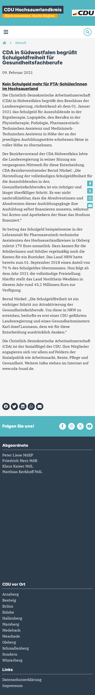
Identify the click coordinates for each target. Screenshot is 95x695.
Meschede (11, 636)
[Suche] (88, 32)
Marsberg (10, 624)
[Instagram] (90, 198)
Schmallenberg (15, 648)
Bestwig (9, 600)
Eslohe (8, 612)
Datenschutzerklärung (22, 679)
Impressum (12, 685)
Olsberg (9, 642)
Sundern (9, 654)
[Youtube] (90, 205)
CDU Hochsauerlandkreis (33, 9)
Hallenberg (12, 618)
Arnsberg (10, 594)
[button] (5, 32)
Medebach (11, 630)
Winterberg (12, 660)
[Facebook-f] (90, 183)
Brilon (7, 606)
